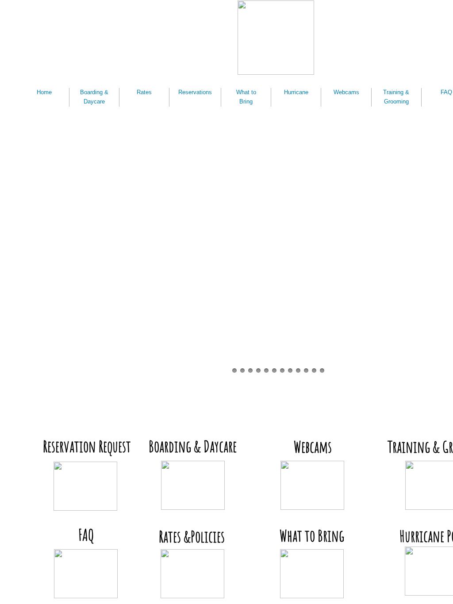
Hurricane (296, 92)
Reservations (195, 92)
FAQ (446, 92)
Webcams (346, 92)
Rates (144, 92)
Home (44, 92)
